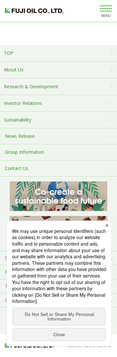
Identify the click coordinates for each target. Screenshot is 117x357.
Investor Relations (23, 103)
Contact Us (16, 168)
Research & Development (31, 86)
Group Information (24, 152)
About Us (13, 69)
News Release (20, 136)
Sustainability (17, 120)
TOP (8, 53)
